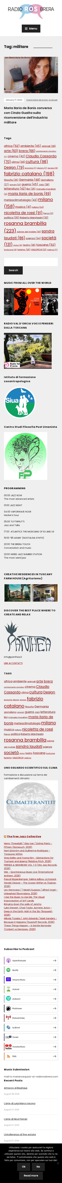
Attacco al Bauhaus (15, 1088)
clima (18, 162)
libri (31, 188)
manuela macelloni (18, 717)
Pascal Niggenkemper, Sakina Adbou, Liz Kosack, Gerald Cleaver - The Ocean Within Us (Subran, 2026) (30, 883)
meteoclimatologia (21, 200)
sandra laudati (29, 746)
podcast (53, 99)
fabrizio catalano (29, 174)
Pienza (48, 213)
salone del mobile (29, 231)
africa (12, 146)
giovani (15, 184)
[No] (58, 1163)
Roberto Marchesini (34, 217)
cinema (16, 156)
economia (31, 168)
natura (38, 207)
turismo (23, 249)
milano (48, 723)
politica (11, 217)
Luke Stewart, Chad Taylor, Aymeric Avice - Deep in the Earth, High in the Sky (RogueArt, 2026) (28, 911)
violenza (52, 249)
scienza (33, 238)
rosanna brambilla (25, 740)
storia (17, 245)
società (11, 752)
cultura (37, 161)
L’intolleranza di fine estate (20, 1134)
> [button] (54, 300)
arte (11, 150)
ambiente (30, 146)
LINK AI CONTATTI (13, 663)
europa (53, 168)
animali (49, 146)
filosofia (11, 180)
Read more (31, 1175)
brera (27, 150)
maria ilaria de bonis (37, 99)
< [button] (8, 300)
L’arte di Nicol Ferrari (15, 1119)
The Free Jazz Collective (24, 836)
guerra (30, 184)
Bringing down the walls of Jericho (22, 904)
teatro (29, 245)
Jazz (44, 184)
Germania (29, 180)
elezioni (42, 168)
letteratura (15, 189)
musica (23, 207)
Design (14, 167)
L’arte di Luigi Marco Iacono (19, 1103)
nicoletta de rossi (23, 212)
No (38, 1166)
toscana (46, 245)
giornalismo (10, 712)
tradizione (10, 249)
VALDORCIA (38, 249)
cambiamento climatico (14, 687)
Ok (23, 1166)
